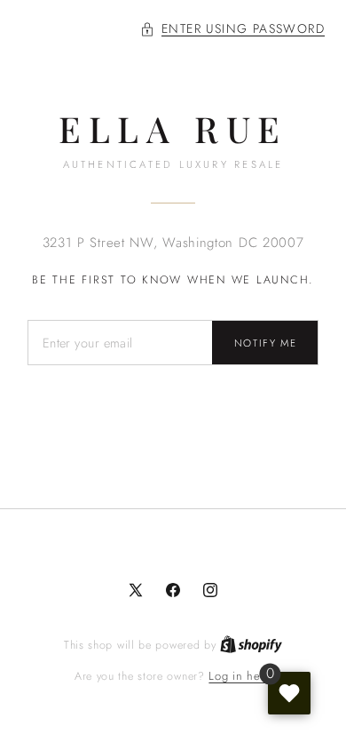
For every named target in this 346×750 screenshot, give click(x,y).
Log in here (239, 675)
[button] (232, 29)
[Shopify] (251, 644)
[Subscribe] (265, 342)
